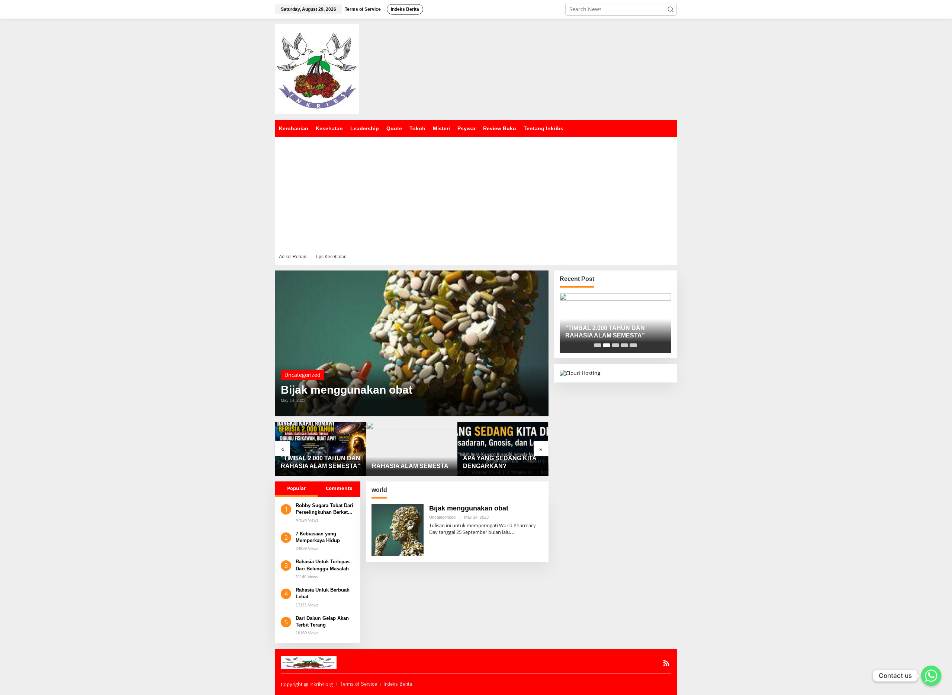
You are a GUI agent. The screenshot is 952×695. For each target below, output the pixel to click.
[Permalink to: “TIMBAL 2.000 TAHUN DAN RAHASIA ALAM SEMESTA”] (320, 449)
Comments (339, 488)
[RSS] (666, 663)
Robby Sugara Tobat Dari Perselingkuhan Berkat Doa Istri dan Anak (324, 509)
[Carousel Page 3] (615, 345)
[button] (670, 9)
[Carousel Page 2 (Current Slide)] (606, 345)
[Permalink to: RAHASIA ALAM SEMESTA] (411, 449)
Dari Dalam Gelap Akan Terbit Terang (322, 621)
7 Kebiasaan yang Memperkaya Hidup (318, 537)
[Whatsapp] (931, 676)
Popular (296, 488)
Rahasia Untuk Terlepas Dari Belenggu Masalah (323, 565)
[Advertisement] (476, 193)
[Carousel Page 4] (624, 345)
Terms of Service (358, 684)
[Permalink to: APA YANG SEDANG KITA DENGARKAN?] (503, 449)
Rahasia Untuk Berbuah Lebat (323, 593)
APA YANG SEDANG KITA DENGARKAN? (499, 462)
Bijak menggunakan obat (346, 390)
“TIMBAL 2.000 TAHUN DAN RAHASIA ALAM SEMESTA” (320, 462)
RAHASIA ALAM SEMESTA (410, 466)
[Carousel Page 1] (597, 345)
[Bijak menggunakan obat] (513, 532)
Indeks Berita (397, 684)
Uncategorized (302, 374)
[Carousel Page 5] (633, 345)
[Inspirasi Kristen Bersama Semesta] (317, 68)
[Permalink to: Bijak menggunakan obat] (412, 343)
